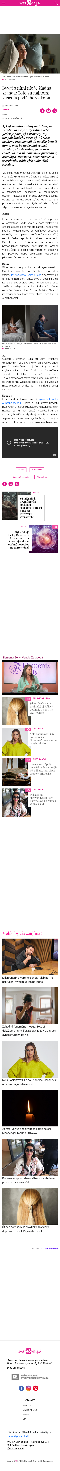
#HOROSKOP (42, 477)
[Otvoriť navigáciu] (4, 3)
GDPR (25, 1419)
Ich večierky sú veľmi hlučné (25, 274)
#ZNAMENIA (37, 469)
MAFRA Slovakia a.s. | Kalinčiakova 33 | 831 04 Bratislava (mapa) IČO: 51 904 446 (28, 1445)
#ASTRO (21, 469)
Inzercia (27, 1405)
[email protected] (18, 1436)
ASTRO (5, 109)
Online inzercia (30, 1410)
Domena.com (48, 1461)
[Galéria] (30, 54)
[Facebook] (42, 110)
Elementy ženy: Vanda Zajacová (22, 657)
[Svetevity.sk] (30, 3)
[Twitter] (54, 110)
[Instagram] (28, 1388)
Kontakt (26, 1414)
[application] (30, 677)
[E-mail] (48, 110)
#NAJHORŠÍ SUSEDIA (21, 477)
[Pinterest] (35, 1388)
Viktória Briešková (13, 118)
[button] (56, 3)
